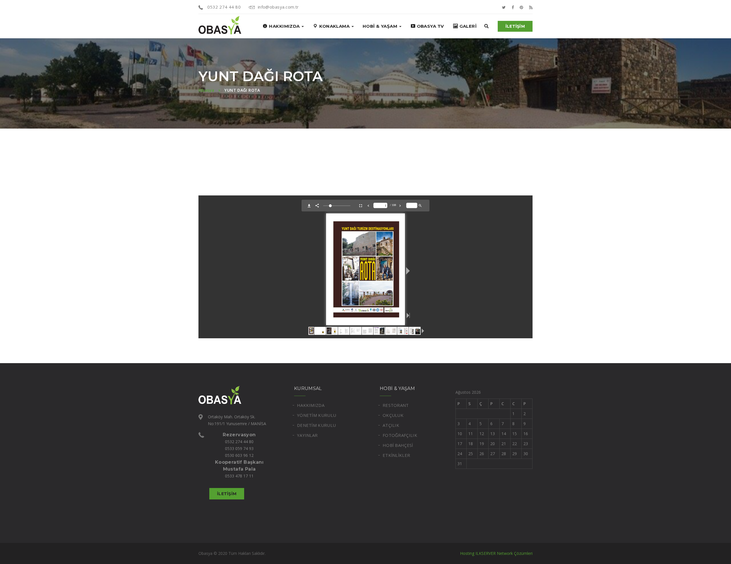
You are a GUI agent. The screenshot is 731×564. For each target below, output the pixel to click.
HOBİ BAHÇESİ (398, 445)
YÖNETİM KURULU (316, 415)
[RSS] (531, 7)
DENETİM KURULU (316, 425)
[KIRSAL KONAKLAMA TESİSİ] (219, 26)
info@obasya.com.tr (278, 7)
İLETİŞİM (515, 26)
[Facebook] (513, 7)
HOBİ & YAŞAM (381, 26)
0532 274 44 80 (223, 7)
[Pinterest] (521, 7)
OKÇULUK (393, 415)
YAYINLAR (307, 435)
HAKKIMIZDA (310, 405)
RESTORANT (396, 405)
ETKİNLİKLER (396, 455)
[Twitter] (504, 7)
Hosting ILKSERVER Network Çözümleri (496, 553)
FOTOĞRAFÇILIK (400, 435)
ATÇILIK (391, 425)
